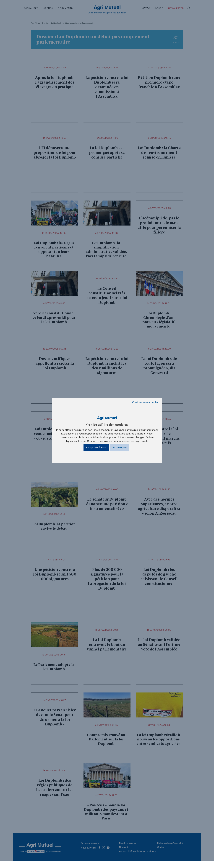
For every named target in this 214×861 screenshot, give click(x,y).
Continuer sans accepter (145, 402)
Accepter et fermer (96, 447)
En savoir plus (119, 447)
